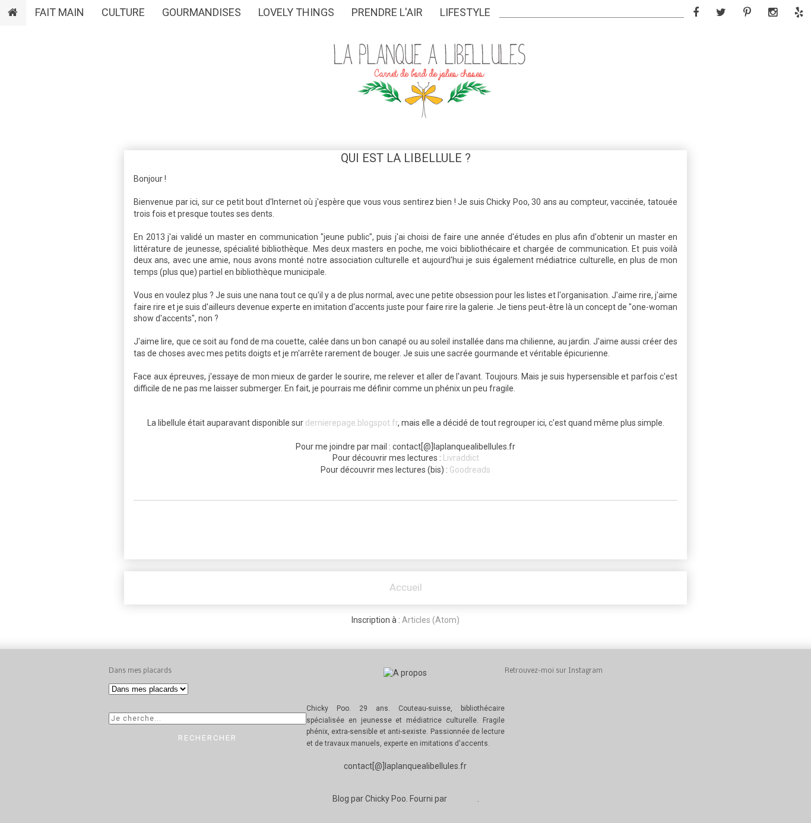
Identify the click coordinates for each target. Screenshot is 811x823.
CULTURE (123, 12)
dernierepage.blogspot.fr (351, 423)
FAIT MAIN (59, 12)
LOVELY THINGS (296, 12)
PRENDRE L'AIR (387, 12)
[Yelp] (798, 12)
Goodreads (469, 469)
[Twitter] (721, 12)
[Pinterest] (747, 12)
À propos (405, 684)
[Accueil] (13, 12)
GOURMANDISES (201, 12)
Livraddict (461, 458)
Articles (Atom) (431, 620)
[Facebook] (696, 12)
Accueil (405, 587)
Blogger (463, 798)
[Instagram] (772, 12)
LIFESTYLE (465, 12)
